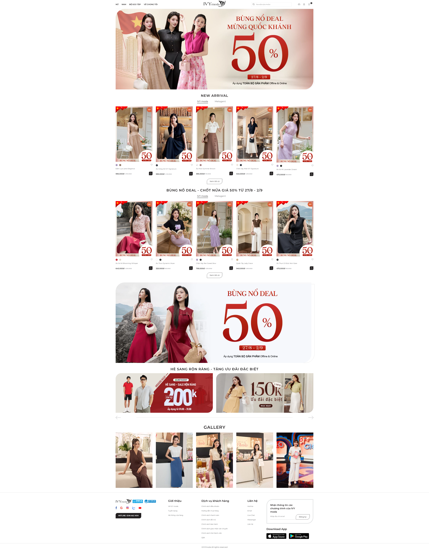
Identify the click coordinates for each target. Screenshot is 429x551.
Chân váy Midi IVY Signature (247, 169)
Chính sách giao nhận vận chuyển (214, 529)
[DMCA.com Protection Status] (137, 501)
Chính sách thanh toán (210, 515)
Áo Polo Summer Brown (205, 169)
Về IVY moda (173, 506)
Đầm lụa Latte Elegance (125, 169)
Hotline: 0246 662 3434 (128, 516)
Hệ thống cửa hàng (175, 515)
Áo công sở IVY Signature (166, 169)
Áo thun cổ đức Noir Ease (287, 263)
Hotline (250, 506)
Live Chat (251, 515)
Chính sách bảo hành (209, 524)
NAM (124, 4)
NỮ (117, 4)
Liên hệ (250, 524)
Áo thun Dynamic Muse (165, 263)
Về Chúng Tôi (151, 4)
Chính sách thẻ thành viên (211, 533)
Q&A (203, 538)
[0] (309, 4)
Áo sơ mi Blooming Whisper (127, 263)
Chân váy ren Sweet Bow (206, 263)
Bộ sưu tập (135, 4)
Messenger (251, 520)
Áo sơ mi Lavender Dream (287, 169)
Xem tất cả (214, 181)
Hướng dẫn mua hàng (210, 511)
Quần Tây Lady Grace (244, 263)
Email (249, 511)
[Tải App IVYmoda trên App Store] (276, 536)
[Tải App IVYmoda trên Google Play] (299, 536)
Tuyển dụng (172, 511)
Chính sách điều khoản (210, 506)
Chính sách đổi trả (208, 520)
